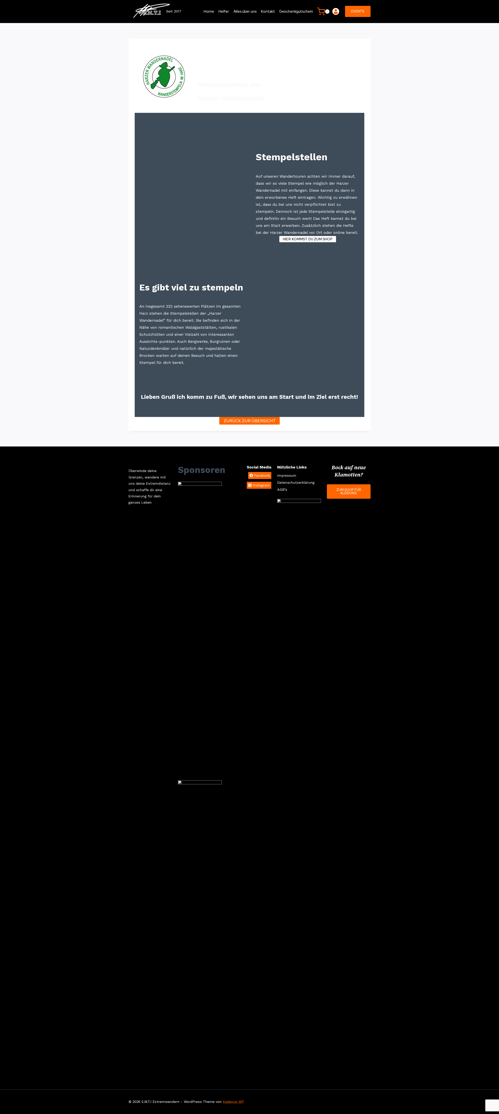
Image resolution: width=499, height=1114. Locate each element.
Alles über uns (245, 11)
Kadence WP (233, 1102)
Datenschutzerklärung (296, 482)
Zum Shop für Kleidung (348, 491)
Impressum (286, 475)
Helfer (224, 11)
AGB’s (282, 489)
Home (209, 11)
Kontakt (268, 11)
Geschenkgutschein (296, 11)
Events (357, 11)
